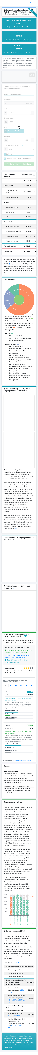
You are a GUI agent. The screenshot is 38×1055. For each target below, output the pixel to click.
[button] (3, 3)
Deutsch (33, 3)
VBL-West (8, 963)
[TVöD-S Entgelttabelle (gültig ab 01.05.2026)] (13, 588)
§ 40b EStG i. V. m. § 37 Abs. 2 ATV (16, 1000)
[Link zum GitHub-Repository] (9, 264)
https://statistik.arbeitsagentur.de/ (22, 760)
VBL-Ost (17, 963)
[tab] (6, 685)
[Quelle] (16, 528)
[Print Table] (33, 175)
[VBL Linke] (34, 966)
